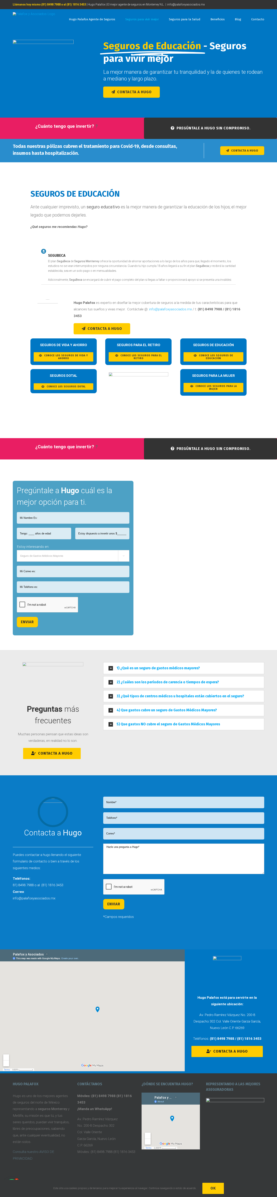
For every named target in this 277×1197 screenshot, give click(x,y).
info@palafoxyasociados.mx (186, 4)
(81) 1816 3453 (52, 885)
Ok (213, 1188)
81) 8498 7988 (23, 885)
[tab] (183, 668)
